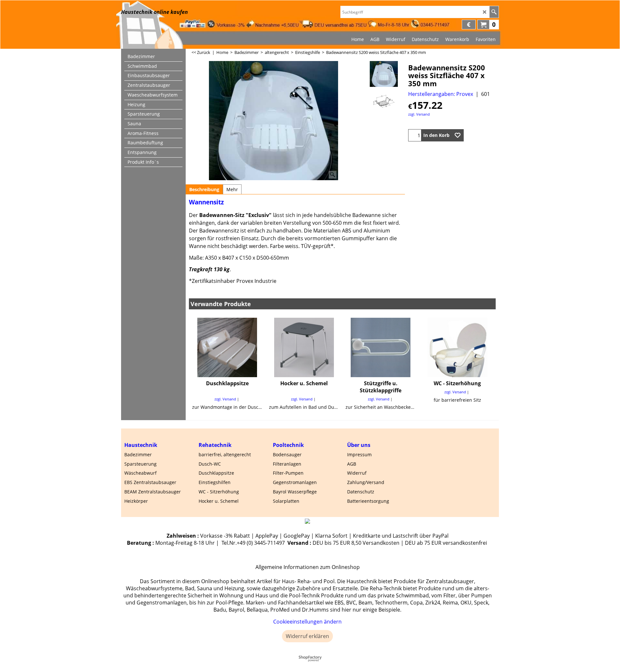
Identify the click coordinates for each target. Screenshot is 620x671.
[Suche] (494, 12)
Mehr (232, 189)
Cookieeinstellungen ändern (307, 621)
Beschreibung (204, 189)
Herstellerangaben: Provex (440, 94)
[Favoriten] (457, 135)
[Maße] (384, 101)
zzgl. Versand (419, 114)
